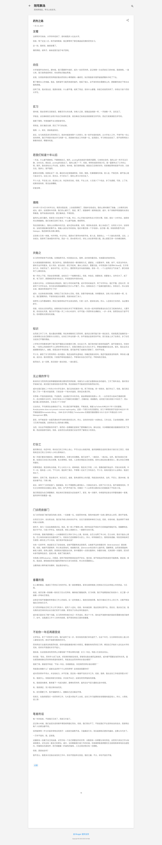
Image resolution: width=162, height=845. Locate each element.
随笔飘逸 (39, 5)
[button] (127, 20)
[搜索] (132, 6)
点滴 (36, 765)
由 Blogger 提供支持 (81, 834)
